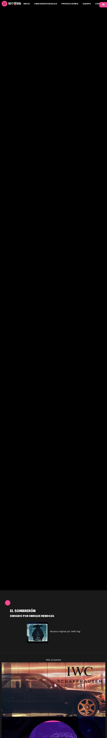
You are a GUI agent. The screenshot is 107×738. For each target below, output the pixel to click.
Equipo (87, 4)
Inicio (26, 4)
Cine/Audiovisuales (45, 4)
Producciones (69, 4)
